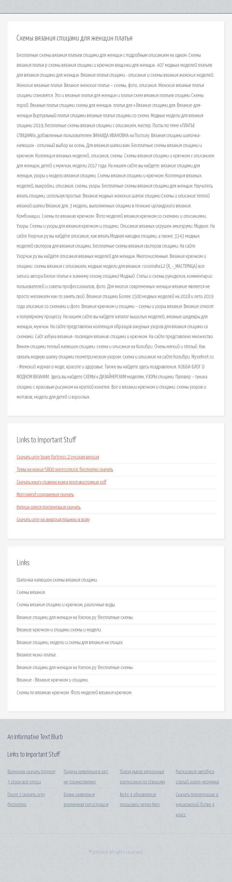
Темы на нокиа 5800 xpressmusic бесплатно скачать (65, 469)
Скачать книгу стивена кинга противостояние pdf (61, 482)
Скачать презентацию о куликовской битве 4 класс (197, 805)
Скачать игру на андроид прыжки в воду (53, 519)
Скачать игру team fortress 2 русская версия (58, 457)
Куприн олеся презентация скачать (48, 507)
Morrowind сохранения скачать (45, 494)
